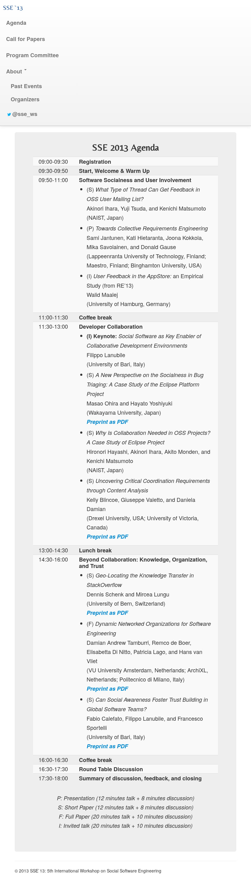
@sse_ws (24, 114)
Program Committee (32, 55)
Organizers (25, 99)
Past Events (26, 86)
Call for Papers (25, 39)
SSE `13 (13, 7)
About (15, 71)
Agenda (16, 23)
